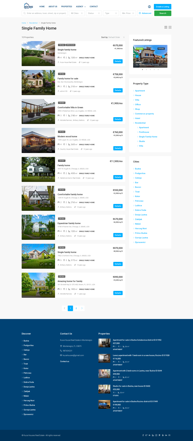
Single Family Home (148, 137)
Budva (138, 169)
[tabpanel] (150, 56)
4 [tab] (155, 69)
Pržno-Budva (141, 233)
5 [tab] (159, 69)
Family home (64, 165)
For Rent (62, 102)
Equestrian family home (69, 223)
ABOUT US (53, 7)
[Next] (82, 308)
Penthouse (144, 132)
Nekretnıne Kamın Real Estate (70, 178)
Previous (137, 56)
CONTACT (94, 7)
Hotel (137, 118)
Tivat (137, 192)
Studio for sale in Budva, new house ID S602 (131, 386)
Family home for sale (68, 78)
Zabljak (138, 219)
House (138, 95)
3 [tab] (151, 69)
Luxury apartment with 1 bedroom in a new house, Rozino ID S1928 (141, 355)
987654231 (67, 351)
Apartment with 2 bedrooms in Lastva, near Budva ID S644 (137, 371)
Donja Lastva (141, 215)
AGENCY (79, 7)
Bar (136, 182)
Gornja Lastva (141, 238)
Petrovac (139, 201)
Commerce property (144, 114)
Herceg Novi (141, 228)
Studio (142, 141)
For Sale (62, 45)
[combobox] (77, 13)
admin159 (63, 91)
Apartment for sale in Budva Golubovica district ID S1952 (137, 340)
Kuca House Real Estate (68, 62)
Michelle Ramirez (66, 120)
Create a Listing (162, 7)
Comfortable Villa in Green (70, 107)
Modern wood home (67, 136)
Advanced (146, 13)
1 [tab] (143, 69)
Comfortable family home (70, 194)
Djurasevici (140, 242)
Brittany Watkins (79, 120)
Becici (138, 187)
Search (163, 13)
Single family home (67, 49)
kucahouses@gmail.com (73, 355)
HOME (42, 7)
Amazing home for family (70, 281)
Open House (71, 45)
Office (138, 104)
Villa (137, 100)
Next (163, 56)
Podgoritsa (140, 173)
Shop (137, 109)
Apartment (140, 91)
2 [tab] (147, 69)
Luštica (138, 205)
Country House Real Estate (69, 149)
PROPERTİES (66, 7)
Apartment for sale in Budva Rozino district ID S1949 (135, 401)
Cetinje (138, 178)
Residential (33, 23)
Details (118, 61)
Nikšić (138, 224)
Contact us (64, 361)
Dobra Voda (140, 210)
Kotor (137, 196)
